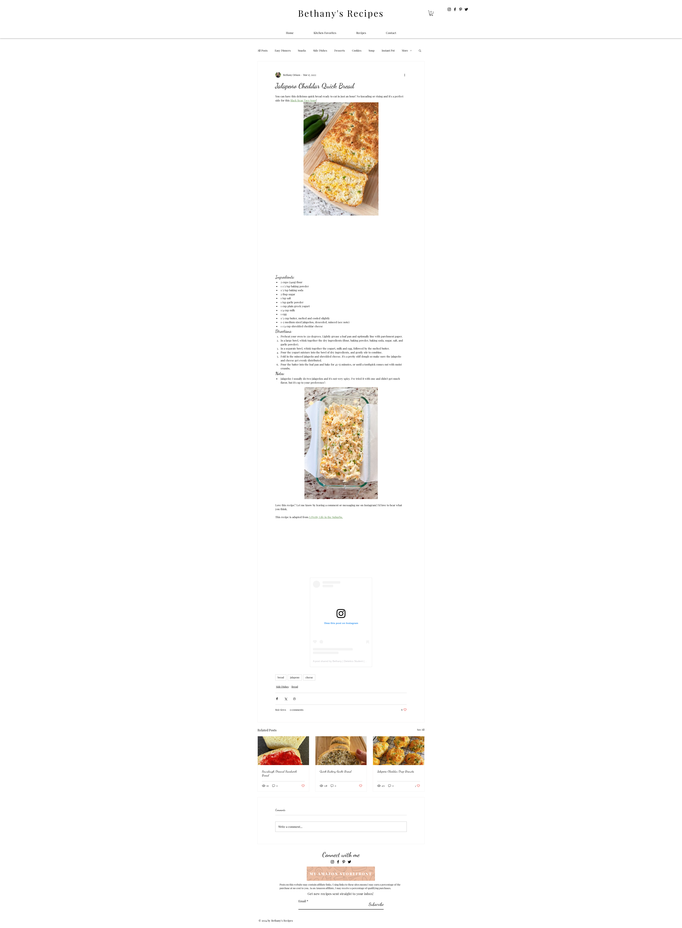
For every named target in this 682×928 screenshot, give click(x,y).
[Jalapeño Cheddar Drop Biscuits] (398, 750)
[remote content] (341, 245)
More (405, 50)
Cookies (356, 50)
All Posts (263, 50)
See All (420, 729)
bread (281, 677)
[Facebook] (455, 9)
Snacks (302, 50)
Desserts (339, 50)
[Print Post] (294, 698)
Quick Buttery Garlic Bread (335, 771)
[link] (431, 13)
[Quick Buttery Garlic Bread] (341, 750)
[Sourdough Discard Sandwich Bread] (283, 750)
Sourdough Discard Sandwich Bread (279, 773)
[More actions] (404, 75)
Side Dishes (320, 50)
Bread (294, 686)
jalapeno (294, 677)
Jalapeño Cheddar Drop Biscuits (395, 771)
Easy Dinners (283, 50)
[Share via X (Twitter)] (285, 698)
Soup (372, 50)
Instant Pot (388, 50)
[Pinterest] (460, 9)
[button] (420, 50)
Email (302, 901)
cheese (309, 677)
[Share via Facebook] (277, 698)
